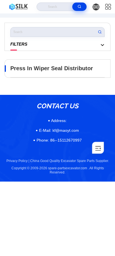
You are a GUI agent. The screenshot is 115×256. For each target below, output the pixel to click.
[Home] (18, 7)
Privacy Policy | (17, 161)
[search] (79, 7)
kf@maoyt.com (59, 130)
